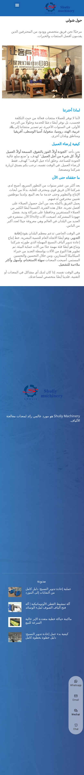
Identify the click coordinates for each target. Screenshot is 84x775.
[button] (17, 5)
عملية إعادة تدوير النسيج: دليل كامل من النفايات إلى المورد (48, 590)
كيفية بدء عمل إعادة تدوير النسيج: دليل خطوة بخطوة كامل (46, 635)
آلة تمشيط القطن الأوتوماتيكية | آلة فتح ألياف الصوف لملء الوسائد (47, 605)
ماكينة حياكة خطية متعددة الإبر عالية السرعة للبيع (48, 620)
